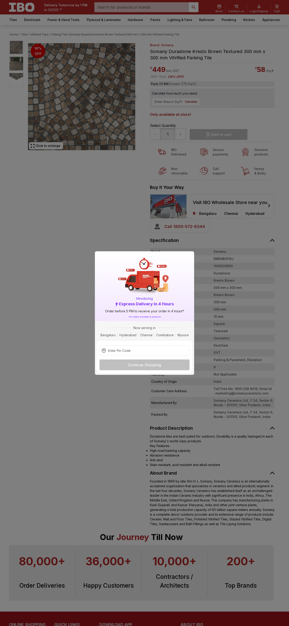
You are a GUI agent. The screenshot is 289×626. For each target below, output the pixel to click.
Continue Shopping (144, 364)
